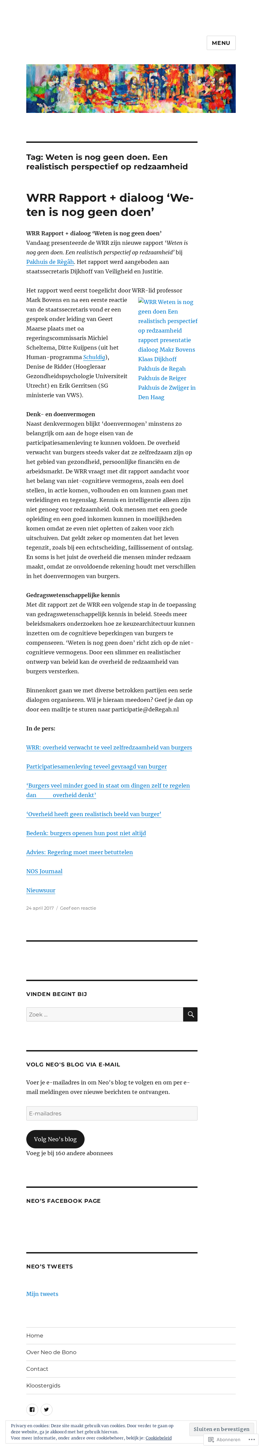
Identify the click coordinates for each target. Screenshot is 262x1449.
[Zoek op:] (105, 1014)
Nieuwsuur (40, 890)
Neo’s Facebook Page (63, 1201)
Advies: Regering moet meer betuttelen (79, 852)
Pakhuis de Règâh (50, 261)
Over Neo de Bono (51, 1352)
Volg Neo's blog (55, 1139)
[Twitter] (47, 1410)
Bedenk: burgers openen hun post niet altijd (86, 833)
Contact (37, 1369)
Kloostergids (43, 1385)
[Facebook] (32, 1410)
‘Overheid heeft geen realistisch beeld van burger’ (93, 814)
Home (34, 1335)
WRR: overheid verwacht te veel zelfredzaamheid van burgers (109, 747)
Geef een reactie (78, 908)
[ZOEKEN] (190, 1014)
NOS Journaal (44, 871)
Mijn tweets (42, 1294)
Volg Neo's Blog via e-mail (73, 1064)
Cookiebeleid (159, 1437)
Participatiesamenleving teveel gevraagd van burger (96, 766)
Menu (221, 43)
